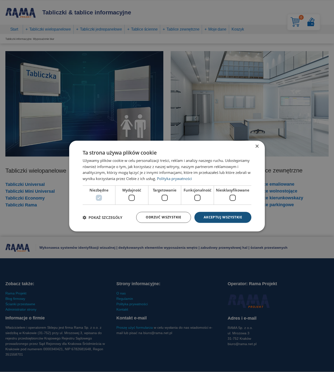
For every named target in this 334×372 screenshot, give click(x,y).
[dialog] (167, 186)
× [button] (257, 146)
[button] (102, 217)
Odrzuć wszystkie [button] (163, 217)
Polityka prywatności (174, 178)
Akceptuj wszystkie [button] (223, 217)
